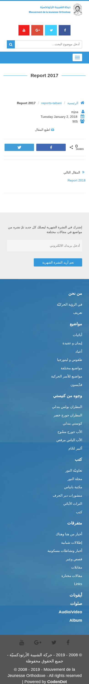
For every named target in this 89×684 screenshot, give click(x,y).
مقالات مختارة (71, 576)
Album (75, 620)
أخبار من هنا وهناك (69, 534)
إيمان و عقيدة (72, 343)
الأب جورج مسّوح (70, 432)
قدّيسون (76, 385)
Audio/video (70, 612)
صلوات (76, 603)
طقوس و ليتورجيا (69, 360)
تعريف (77, 312)
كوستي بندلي (72, 423)
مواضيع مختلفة (71, 368)
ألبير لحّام (75, 448)
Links (78, 584)
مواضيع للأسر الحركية (66, 376)
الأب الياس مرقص (69, 440)
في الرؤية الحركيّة (69, 304)
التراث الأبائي (72, 503)
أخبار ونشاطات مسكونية (64, 551)
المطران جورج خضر (68, 415)
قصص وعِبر (74, 559)
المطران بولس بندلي (67, 407)
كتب (79, 512)
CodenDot (57, 681)
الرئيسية (72, 103)
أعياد (78, 351)
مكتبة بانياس (73, 487)
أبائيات (77, 335)
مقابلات (76, 567)
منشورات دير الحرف (67, 495)
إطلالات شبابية (71, 542)
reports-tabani (51, 103)
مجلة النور (75, 479)
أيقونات (76, 595)
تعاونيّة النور (73, 470)
